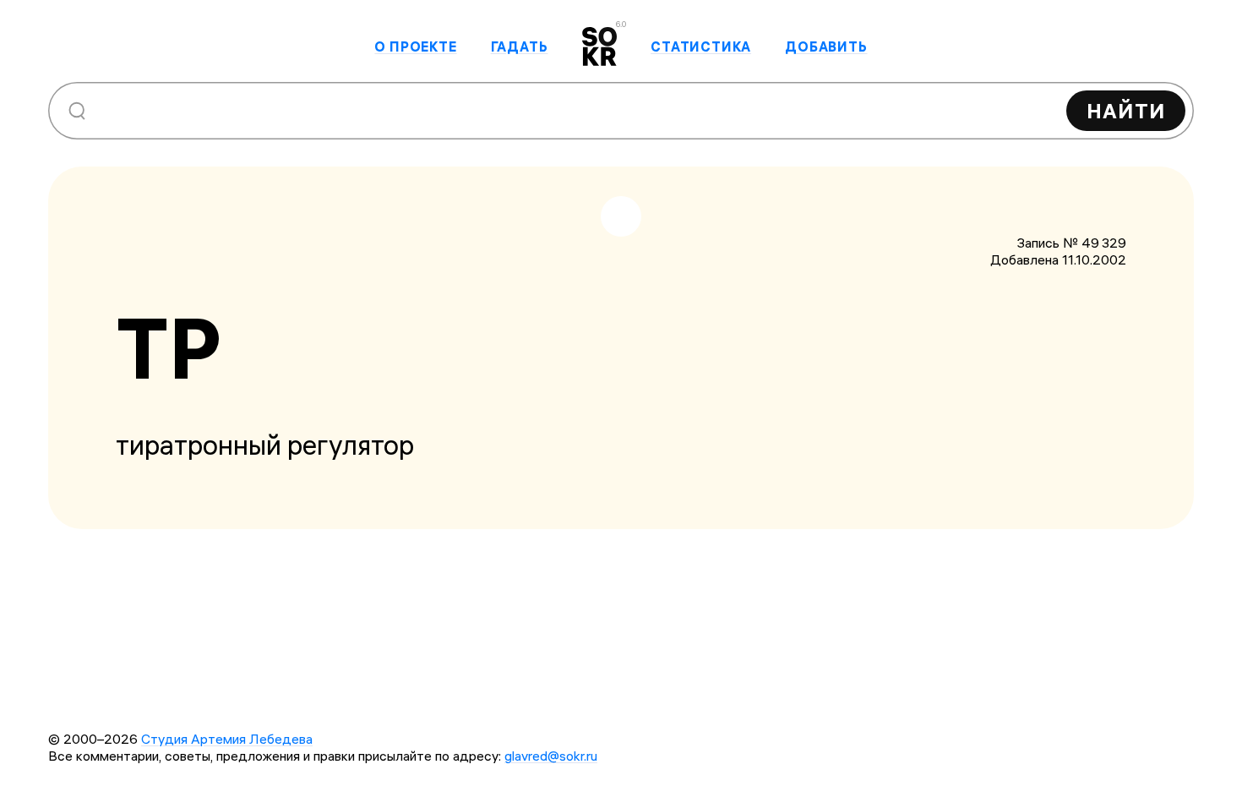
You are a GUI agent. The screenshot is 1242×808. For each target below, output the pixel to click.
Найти (1126, 110)
